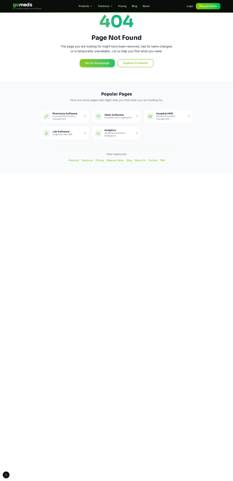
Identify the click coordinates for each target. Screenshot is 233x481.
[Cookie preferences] (6, 474)
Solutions (103, 6)
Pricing (122, 6)
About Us (140, 160)
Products (84, 6)
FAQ (162, 160)
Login (190, 6)
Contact (153, 160)
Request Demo (208, 6)
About (146, 6)
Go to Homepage (97, 63)
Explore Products (135, 63)
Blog (134, 6)
